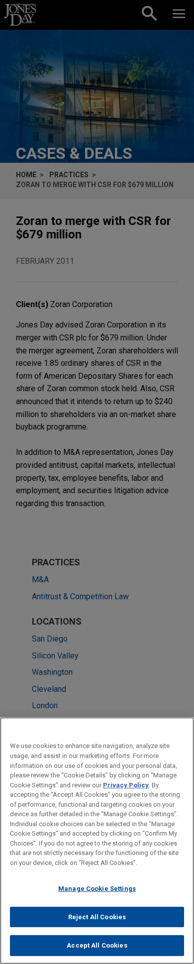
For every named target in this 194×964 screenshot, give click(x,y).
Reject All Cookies (97, 917)
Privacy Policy (126, 785)
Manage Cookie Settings (97, 888)
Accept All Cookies (97, 945)
